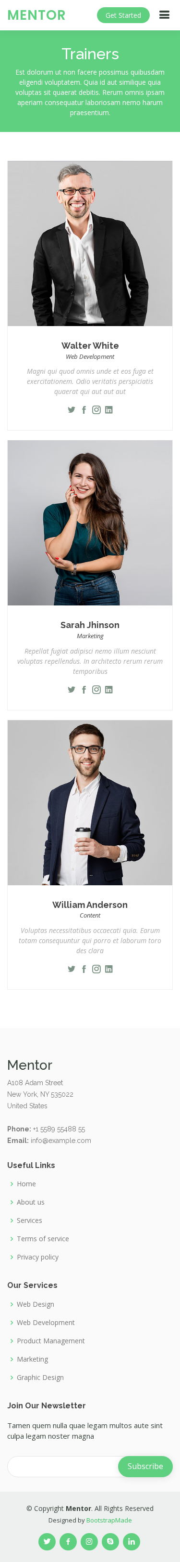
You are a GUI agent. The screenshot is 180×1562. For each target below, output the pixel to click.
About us (31, 1202)
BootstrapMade (109, 1520)
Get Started (123, 15)
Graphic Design (40, 1377)
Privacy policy (38, 1257)
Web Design (35, 1304)
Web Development (46, 1322)
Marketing (32, 1359)
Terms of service (43, 1238)
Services (29, 1220)
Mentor (36, 15)
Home (26, 1184)
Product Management (51, 1341)
